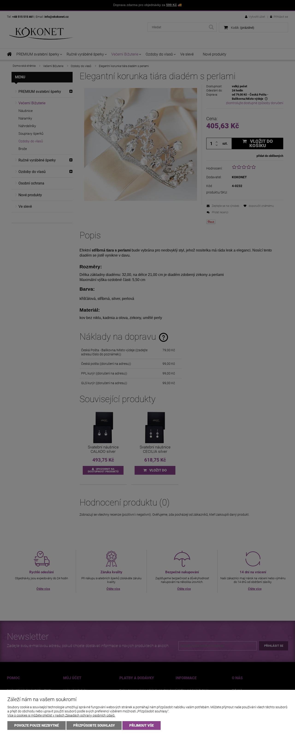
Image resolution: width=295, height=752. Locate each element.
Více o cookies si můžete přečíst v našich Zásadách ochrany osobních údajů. (61, 715)
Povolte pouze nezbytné (36, 725)
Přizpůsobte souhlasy (94, 725)
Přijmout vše (141, 725)
